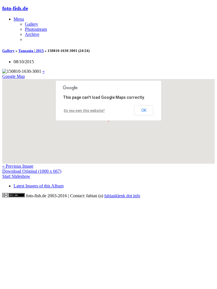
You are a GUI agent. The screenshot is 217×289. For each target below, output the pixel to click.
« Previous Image (17, 166)
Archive (32, 34)
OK (143, 110)
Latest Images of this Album (39, 185)
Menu (19, 19)
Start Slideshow (16, 176)
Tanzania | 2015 (31, 51)
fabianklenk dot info (122, 195)
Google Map (13, 76)
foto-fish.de (15, 8)
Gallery (31, 24)
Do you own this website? (84, 111)
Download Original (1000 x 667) (31, 171)
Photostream (36, 29)
